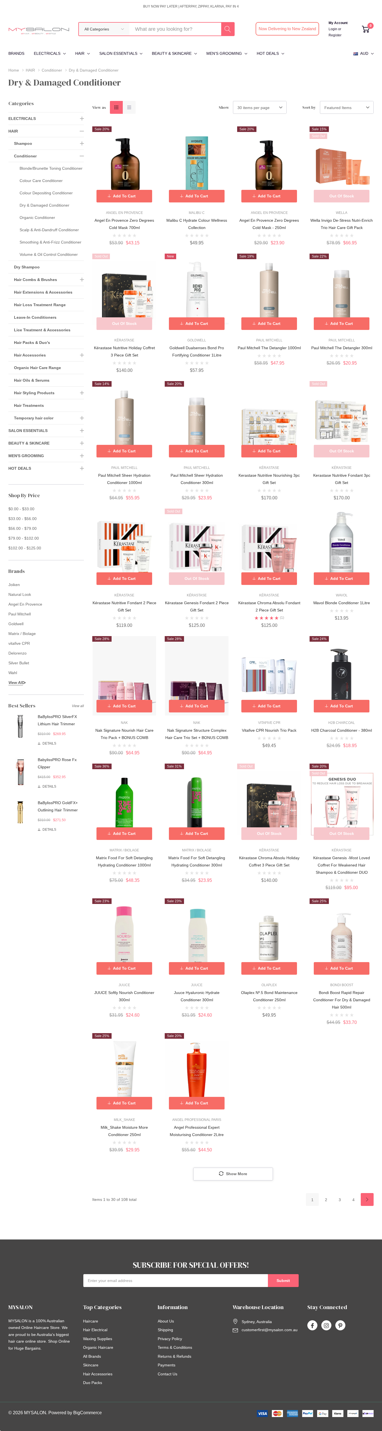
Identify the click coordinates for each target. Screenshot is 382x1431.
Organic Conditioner (37, 217)
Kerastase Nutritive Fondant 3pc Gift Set (341, 479)
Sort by (309, 107)
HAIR (79, 53)
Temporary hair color (33, 418)
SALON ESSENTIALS (118, 53)
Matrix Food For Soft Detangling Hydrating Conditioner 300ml (196, 861)
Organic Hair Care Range (37, 367)
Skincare (90, 1365)
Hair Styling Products (34, 393)
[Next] (367, 1199)
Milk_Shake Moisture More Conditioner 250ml (124, 1131)
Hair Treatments (29, 405)
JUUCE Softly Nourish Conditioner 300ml (124, 996)
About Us (166, 1321)
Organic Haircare (98, 1347)
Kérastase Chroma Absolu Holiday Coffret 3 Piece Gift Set (269, 861)
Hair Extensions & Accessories (43, 292)
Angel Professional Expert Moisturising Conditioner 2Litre (197, 1131)
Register (335, 35)
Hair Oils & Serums (31, 380)
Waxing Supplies (97, 1338)
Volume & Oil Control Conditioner (49, 254)
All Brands (92, 1356)
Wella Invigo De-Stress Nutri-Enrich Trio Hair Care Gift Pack (341, 224)
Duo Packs (92, 1382)
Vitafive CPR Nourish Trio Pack (269, 730)
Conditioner (25, 156)
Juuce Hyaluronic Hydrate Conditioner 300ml (197, 996)
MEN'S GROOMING (224, 53)
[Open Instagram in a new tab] (326, 1325)
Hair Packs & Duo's (32, 342)
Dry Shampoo (27, 267)
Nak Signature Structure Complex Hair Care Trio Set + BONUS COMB (196, 734)
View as (99, 107)
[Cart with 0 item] (365, 29)
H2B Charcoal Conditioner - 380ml (341, 730)
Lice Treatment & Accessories (42, 330)
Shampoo (23, 143)
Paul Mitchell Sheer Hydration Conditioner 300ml (197, 479)
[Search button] (227, 29)
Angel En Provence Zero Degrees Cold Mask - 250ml (269, 224)
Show (224, 107)
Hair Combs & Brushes (35, 279)
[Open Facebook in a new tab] (312, 1325)
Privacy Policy (170, 1338)
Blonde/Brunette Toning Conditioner (51, 168)
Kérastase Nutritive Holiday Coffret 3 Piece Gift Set (124, 351)
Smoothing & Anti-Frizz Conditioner (50, 242)
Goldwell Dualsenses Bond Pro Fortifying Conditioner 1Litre (196, 351)
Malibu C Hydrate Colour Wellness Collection (196, 224)
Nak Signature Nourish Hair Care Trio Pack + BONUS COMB (124, 734)
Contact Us (167, 1374)
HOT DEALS (268, 53)
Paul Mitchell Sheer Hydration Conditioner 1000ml (124, 479)
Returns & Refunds (174, 1356)
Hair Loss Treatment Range (40, 305)
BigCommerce (87, 1412)
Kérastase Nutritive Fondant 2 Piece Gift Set (124, 606)
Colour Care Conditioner (41, 180)
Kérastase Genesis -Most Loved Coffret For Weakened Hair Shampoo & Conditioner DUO (341, 865)
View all (78, 706)
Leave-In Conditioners (35, 317)
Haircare (90, 1321)
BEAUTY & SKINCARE (172, 53)
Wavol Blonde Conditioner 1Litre (341, 603)
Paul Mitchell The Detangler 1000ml (269, 348)
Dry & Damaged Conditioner (44, 205)
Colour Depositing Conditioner (46, 193)
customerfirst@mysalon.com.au (270, 1330)
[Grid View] (116, 107)
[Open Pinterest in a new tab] (340, 1325)
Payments (166, 1365)
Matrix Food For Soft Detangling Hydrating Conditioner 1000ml (124, 861)
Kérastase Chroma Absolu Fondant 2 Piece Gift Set (269, 606)
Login (333, 29)
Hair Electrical (95, 1330)
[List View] (129, 107)
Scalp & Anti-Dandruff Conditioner (49, 230)
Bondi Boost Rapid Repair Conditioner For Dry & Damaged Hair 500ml (341, 999)
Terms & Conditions (175, 1347)
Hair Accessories (30, 355)
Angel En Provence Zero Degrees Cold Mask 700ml (124, 224)
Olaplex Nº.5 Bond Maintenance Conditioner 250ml (269, 996)
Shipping (165, 1330)
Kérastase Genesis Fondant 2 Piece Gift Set (197, 606)
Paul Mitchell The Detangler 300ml (341, 348)
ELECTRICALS (47, 53)
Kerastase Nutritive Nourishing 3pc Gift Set (269, 479)
